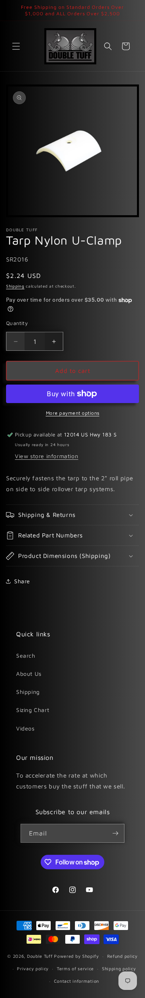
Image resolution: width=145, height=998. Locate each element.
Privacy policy (33, 968)
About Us (28, 673)
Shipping (15, 286)
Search (25, 655)
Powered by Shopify (76, 956)
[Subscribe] (115, 833)
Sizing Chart (32, 709)
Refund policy (122, 956)
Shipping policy (119, 968)
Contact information (76, 981)
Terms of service (75, 968)
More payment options (72, 413)
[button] (16, 46)
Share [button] (22, 581)
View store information (46, 456)
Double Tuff (40, 956)
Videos (25, 728)
